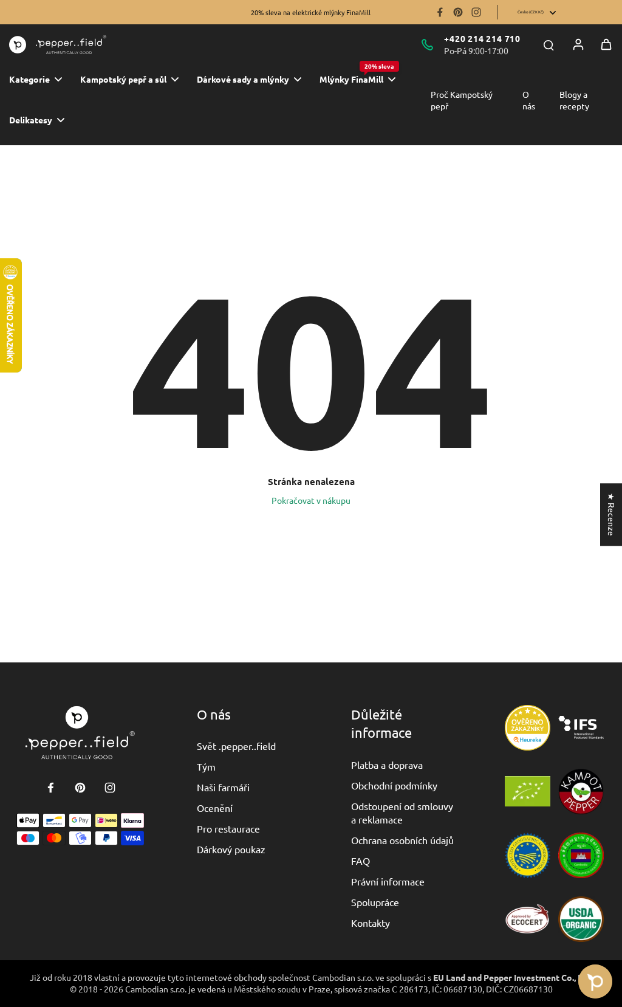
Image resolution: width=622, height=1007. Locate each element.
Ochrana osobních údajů (402, 840)
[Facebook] (440, 12)
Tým (206, 766)
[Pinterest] (458, 12)
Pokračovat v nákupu (311, 500)
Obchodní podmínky (394, 785)
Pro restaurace (228, 828)
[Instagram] (476, 12)
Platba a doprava (387, 764)
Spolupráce (375, 902)
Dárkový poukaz (231, 849)
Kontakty (370, 922)
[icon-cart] (606, 44)
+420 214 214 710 (482, 38)
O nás (528, 100)
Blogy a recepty (574, 100)
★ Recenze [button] (611, 514)
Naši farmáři (223, 787)
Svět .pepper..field (236, 746)
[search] (548, 44)
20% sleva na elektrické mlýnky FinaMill (311, 12)
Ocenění (215, 808)
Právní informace (388, 881)
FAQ (360, 860)
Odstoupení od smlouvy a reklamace (402, 812)
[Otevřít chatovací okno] (595, 981)
